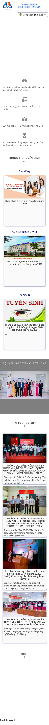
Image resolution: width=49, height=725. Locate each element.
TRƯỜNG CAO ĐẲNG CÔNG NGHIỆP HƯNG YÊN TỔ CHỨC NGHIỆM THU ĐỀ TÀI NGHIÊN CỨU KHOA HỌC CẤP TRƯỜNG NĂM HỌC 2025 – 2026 (24, 522)
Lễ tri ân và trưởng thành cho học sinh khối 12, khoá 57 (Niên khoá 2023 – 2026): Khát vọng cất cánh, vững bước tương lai (24, 575)
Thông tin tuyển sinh (24, 157)
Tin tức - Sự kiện (24, 422)
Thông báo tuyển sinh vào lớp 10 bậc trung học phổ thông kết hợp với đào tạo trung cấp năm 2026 (24, 327)
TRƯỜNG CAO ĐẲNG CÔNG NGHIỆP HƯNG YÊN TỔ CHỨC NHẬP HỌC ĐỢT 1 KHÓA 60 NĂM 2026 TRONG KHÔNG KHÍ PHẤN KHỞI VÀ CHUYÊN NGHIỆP (24, 469)
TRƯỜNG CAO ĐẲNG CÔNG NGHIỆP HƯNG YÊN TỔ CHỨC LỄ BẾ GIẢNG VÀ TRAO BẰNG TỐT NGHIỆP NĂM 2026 (24, 622)
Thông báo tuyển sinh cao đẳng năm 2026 (24, 202)
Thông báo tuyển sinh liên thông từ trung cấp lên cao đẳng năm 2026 (24, 263)
